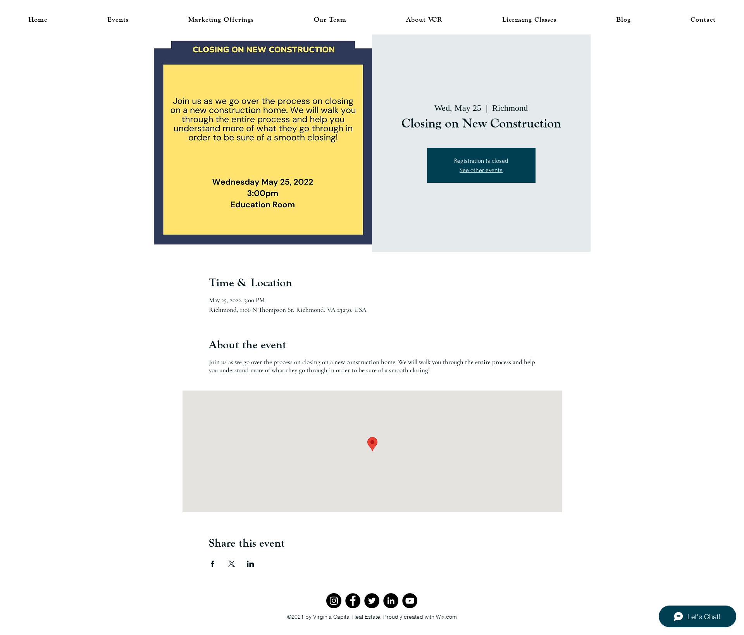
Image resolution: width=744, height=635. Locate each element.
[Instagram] (333, 600)
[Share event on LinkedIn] (250, 564)
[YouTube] (409, 600)
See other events (481, 170)
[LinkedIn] (390, 600)
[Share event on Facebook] (212, 564)
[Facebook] (352, 600)
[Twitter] (371, 600)
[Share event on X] (231, 564)
